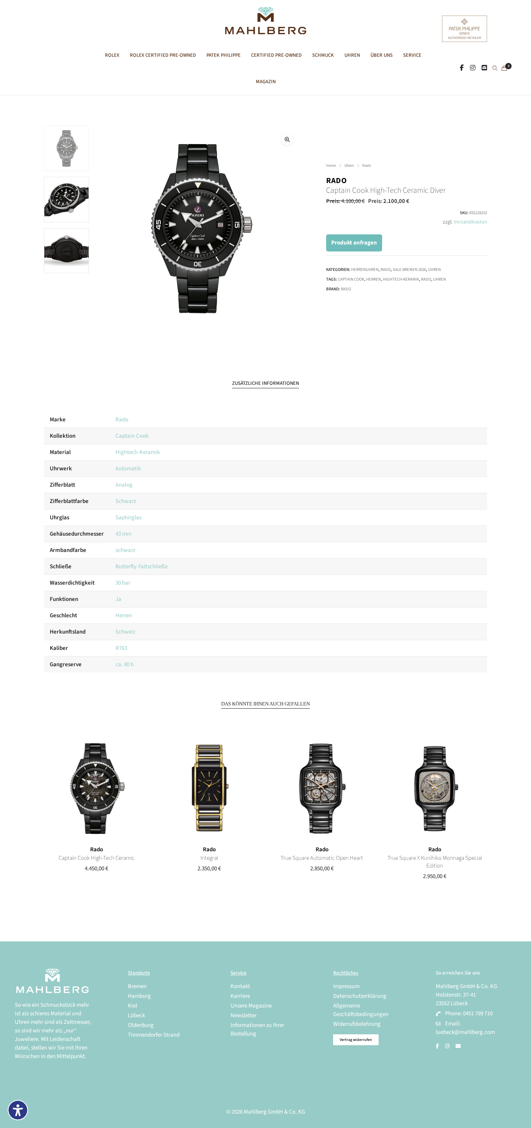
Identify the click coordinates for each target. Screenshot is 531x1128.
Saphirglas (128, 517)
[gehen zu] (495, 68)
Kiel (132, 1006)
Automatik (128, 468)
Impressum (346, 986)
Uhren (349, 165)
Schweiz (125, 632)
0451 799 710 (478, 1013)
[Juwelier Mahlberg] (265, 30)
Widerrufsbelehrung (357, 1024)
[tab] (265, 383)
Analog (124, 485)
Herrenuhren (365, 269)
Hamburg (139, 996)
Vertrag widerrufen (356, 1039)
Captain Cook (351, 279)
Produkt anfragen (354, 243)
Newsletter (244, 1015)
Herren (373, 279)
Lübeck (136, 1015)
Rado (366, 165)
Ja (118, 599)
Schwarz (125, 501)
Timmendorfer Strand (154, 1035)
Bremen (137, 986)
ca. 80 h (124, 664)
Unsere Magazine (251, 1006)
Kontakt (240, 986)
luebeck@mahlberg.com (465, 1032)
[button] (287, 139)
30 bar (122, 583)
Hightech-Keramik (401, 279)
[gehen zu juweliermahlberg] (473, 68)
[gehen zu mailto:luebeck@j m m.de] (458, 1046)
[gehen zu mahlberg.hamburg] (462, 68)
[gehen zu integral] (209, 788)
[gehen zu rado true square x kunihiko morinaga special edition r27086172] (434, 788)
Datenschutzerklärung (359, 996)
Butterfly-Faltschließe (141, 566)
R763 (121, 648)
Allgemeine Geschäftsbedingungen (360, 1010)
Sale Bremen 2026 (409, 269)
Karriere (240, 996)
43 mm (123, 534)
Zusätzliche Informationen (265, 383)
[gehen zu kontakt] (484, 68)
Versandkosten (470, 221)
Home (331, 165)
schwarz (125, 550)
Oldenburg (141, 1025)
